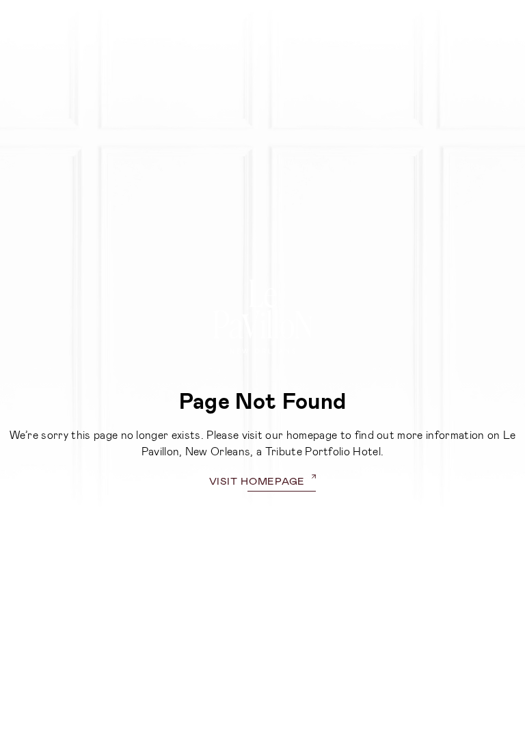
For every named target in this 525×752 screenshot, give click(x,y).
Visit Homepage (257, 480)
